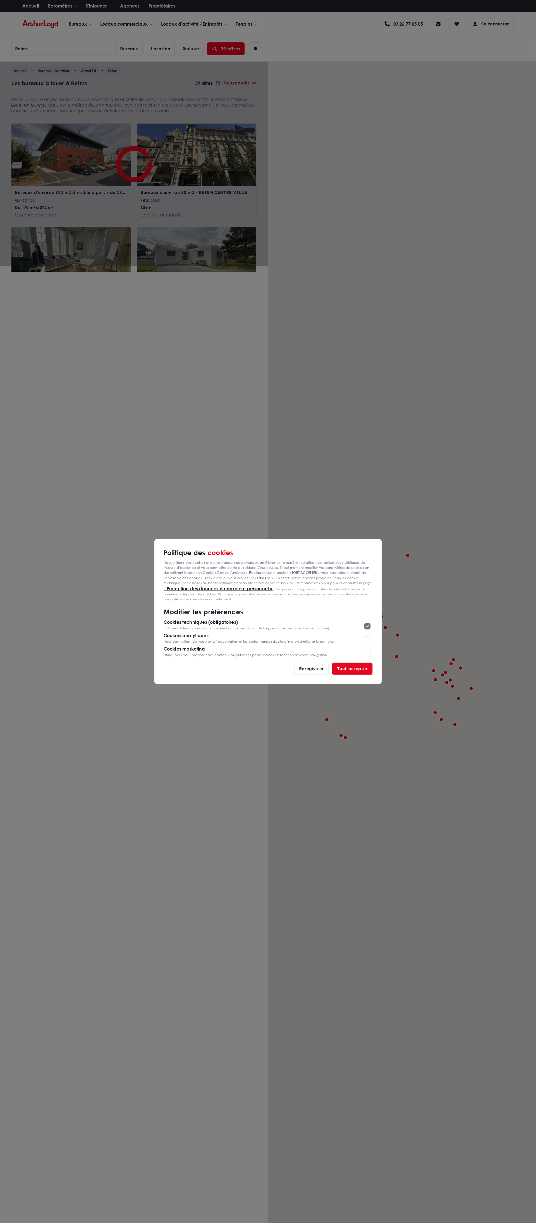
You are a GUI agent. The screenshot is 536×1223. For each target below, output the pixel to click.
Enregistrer (311, 668)
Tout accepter (352, 668)
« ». (218, 588)
